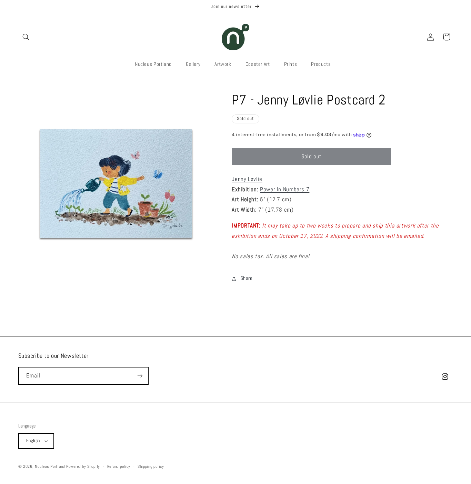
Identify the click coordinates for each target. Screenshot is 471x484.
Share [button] (246, 278)
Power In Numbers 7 (284, 189)
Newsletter (75, 356)
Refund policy (119, 466)
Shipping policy (151, 466)
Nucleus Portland (50, 466)
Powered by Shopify (83, 466)
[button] (26, 37)
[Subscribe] (140, 375)
